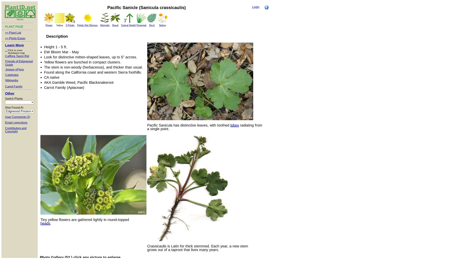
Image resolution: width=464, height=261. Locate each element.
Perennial (141, 25)
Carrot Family (13, 86)
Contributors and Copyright (15, 130)
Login (255, 7)
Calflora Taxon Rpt (17, 56)
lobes (234, 125)
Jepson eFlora (14, 69)
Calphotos (11, 74)
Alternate (104, 25)
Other (9, 93)
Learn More (14, 45)
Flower (48, 25)
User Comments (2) (17, 117)
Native (162, 25)
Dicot (152, 25)
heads (45, 223)
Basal (115, 25)
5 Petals (70, 25)
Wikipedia (11, 80)
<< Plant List (13, 32)
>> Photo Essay (15, 38)
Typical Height (128, 25)
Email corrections (16, 122)
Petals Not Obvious (87, 25)
